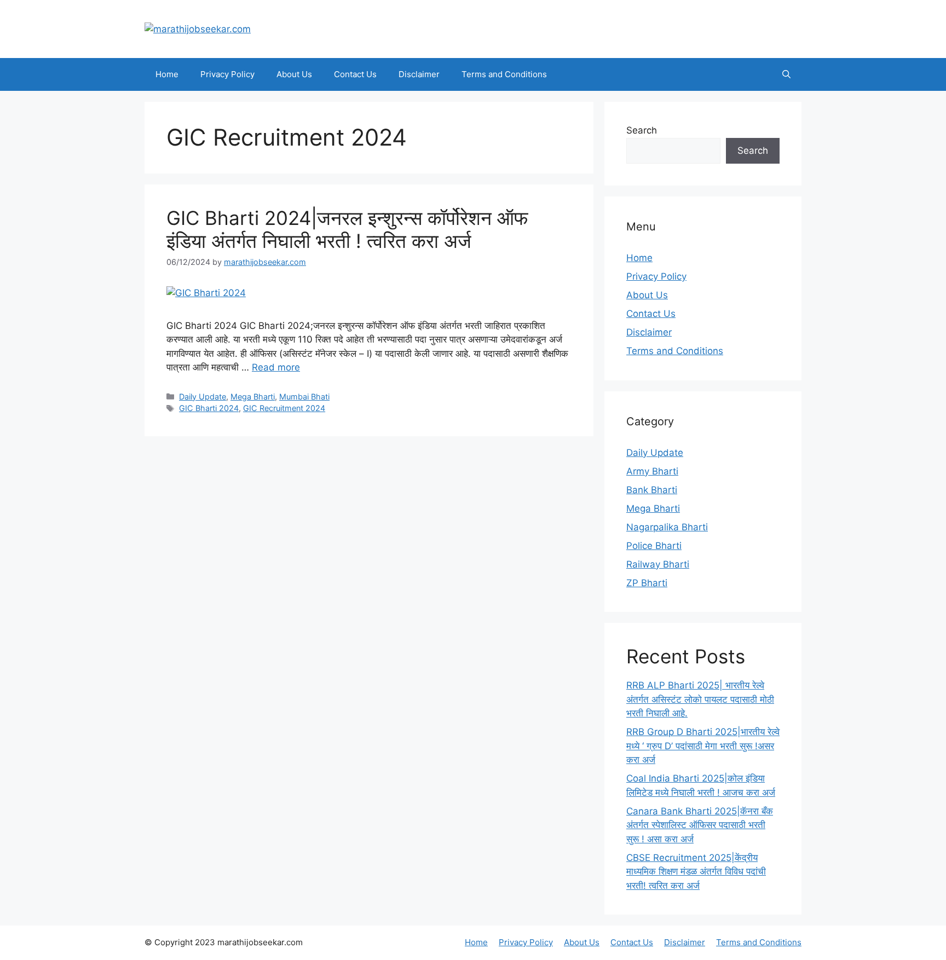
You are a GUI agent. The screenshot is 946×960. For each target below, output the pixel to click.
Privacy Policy (227, 74)
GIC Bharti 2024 (209, 408)
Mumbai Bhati (304, 396)
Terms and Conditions (504, 74)
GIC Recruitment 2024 (284, 408)
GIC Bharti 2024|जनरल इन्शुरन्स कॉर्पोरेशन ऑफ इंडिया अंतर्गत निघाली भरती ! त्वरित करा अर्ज (347, 229)
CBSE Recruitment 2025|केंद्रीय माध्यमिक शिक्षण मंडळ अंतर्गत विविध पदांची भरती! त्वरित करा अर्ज (696, 871)
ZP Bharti (646, 582)
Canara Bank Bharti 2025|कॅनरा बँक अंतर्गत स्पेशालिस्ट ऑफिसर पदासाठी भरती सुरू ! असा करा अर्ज (699, 825)
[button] (786, 74)
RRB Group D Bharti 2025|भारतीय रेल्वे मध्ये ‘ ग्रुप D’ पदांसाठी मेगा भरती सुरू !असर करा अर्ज (703, 745)
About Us (294, 74)
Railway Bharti (657, 564)
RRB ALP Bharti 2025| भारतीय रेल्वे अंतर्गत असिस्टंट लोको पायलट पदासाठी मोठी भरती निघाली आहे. (700, 699)
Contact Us (355, 74)
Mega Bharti (252, 396)
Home (166, 74)
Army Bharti (652, 471)
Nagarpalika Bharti (667, 527)
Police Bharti (654, 545)
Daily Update (202, 396)
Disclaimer (419, 74)
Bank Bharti (651, 489)
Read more (276, 367)
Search (641, 130)
